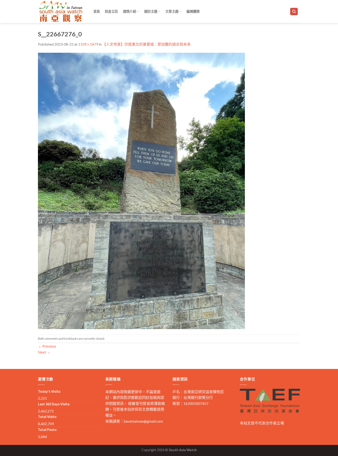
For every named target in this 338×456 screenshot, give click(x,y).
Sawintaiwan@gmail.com (143, 421)
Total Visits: (47, 417)
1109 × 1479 (88, 44)
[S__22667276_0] (141, 190)
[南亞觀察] (61, 11)
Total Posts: (47, 430)
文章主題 (171, 11)
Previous (47, 346)
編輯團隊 (193, 11)
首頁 (96, 11)
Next (44, 352)
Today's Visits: (49, 391)
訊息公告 (111, 11)
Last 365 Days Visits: (54, 404)
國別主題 (150, 11)
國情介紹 (129, 11)
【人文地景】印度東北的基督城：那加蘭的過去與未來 (146, 44)
